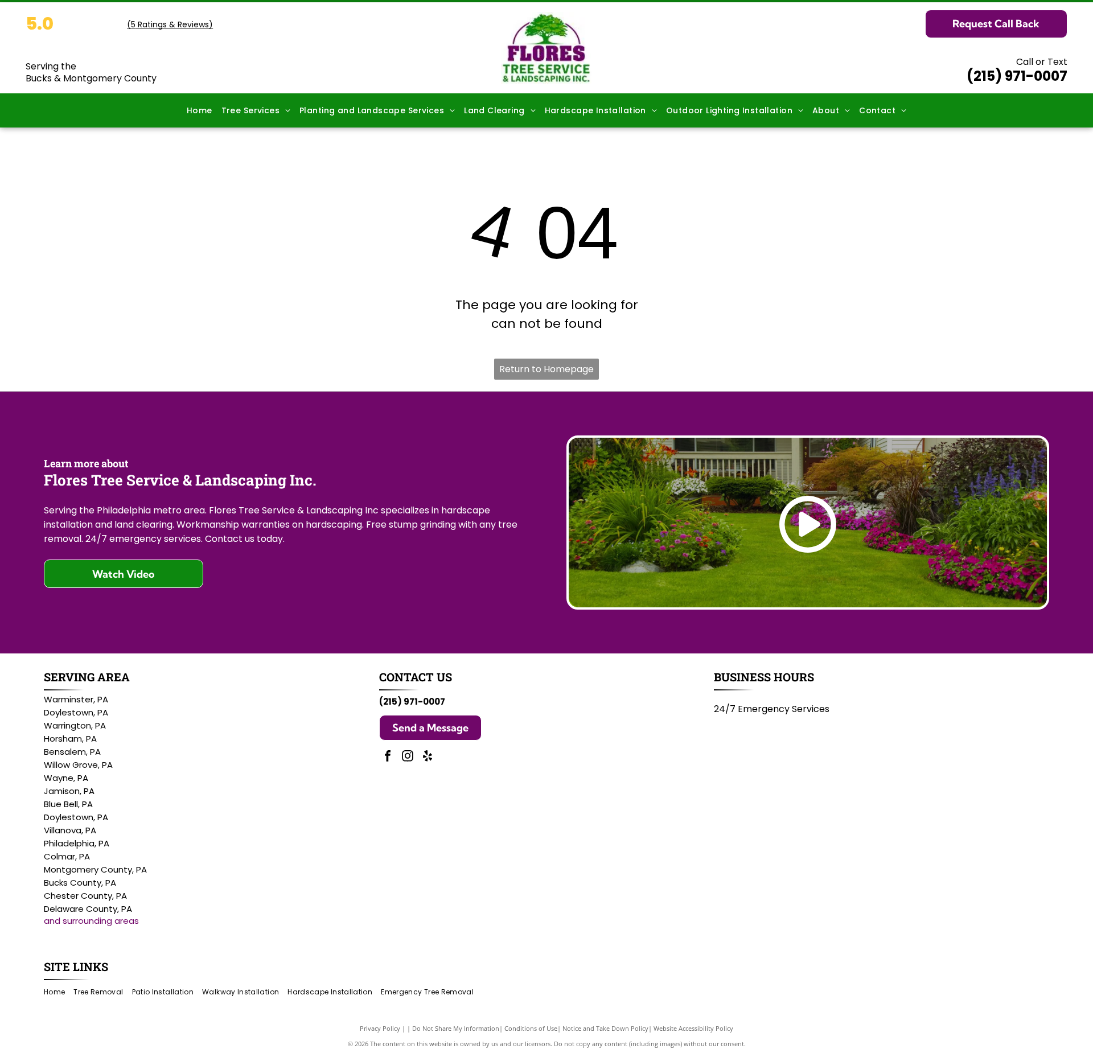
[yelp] (427, 757)
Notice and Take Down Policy (605, 1028)
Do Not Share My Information (455, 1028)
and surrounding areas (91, 921)
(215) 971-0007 (1017, 76)
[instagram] (407, 757)
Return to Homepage (546, 369)
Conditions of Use (530, 1028)
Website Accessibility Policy (693, 1028)
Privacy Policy (380, 1028)
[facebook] (387, 757)
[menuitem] (199, 111)
